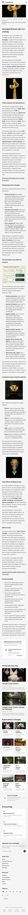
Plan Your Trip (5, 865)
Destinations (9, 19)
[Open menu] (26, 2)
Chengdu (21, 19)
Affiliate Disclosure (17, 910)
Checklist (4, 875)
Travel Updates (5, 877)
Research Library (6, 879)
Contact (4, 883)
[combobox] (6, 899)
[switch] (5, 895)
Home (3, 19)
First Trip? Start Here (7, 861)
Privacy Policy (4, 910)
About (3, 881)
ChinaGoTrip (9, 2)
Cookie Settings (23, 910)
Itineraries (4, 867)
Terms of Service (10, 910)
